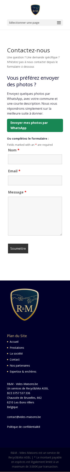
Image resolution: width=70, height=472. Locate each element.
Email (14, 171)
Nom (13, 150)
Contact (15, 359)
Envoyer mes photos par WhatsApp (29, 125)
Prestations (17, 347)
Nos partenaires (20, 365)
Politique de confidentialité (23, 427)
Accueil (14, 341)
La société (16, 353)
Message (17, 192)
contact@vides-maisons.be (24, 417)
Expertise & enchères (23, 371)
